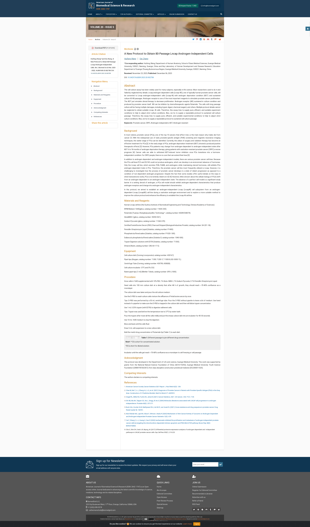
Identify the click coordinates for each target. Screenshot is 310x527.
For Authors (125, 14)
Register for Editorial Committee (204, 490)
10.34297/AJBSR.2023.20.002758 (101, 73)
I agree (196, 524)
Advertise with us (198, 497)
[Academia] (215, 510)
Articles (160, 14)
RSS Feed (196, 504)
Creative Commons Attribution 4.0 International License (170, 519)
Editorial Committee (144, 14)
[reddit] (219, 510)
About (98, 14)
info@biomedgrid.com (211, 6)
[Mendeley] (207, 510)
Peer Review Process (165, 501)
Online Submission (176, 14)
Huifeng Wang (130, 59)
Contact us (192, 14)
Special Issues (162, 504)
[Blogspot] (203, 510)
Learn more (187, 524)
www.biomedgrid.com (203, 519)
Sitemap (160, 508)
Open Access (162, 497)
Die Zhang (144, 59)
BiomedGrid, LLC (130, 519)
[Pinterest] (198, 510)
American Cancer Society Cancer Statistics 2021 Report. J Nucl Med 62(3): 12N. (153, 387)
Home (90, 14)
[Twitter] (194, 510)
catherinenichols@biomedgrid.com (102, 510)
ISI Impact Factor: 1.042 (187, 6)
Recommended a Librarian (202, 494)
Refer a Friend (197, 501)
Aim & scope (161, 490)
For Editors (110, 14)
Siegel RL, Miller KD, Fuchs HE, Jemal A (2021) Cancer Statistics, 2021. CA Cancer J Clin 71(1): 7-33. (160, 397)
